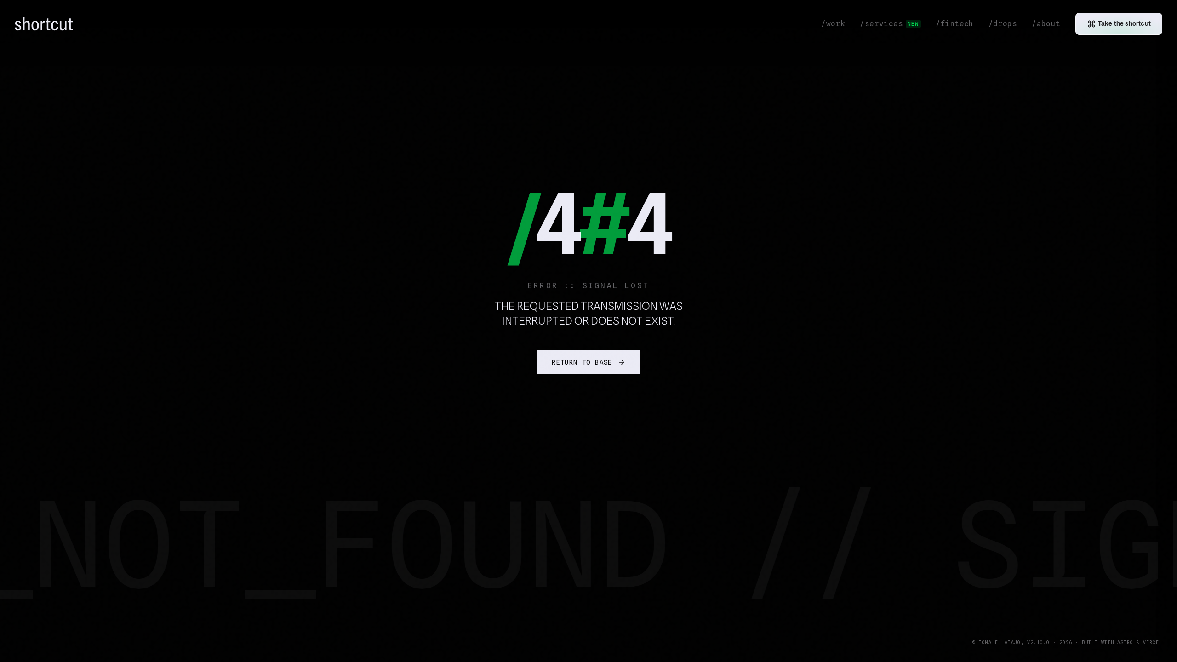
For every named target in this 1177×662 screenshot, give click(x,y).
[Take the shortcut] (14, 641)
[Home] (46, 24)
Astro (1125, 642)
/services (889, 23)
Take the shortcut (1124, 24)
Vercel (1152, 642)
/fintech (955, 23)
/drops (1002, 23)
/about (1046, 23)
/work (833, 23)
